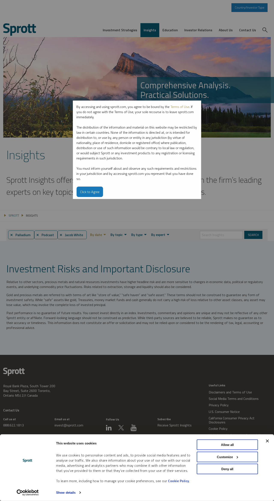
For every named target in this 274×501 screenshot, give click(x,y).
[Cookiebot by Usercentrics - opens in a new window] (27, 492)
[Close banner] (267, 441)
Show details (66, 492)
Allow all (227, 445)
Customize (225, 457)
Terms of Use (179, 106)
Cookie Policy (178, 480)
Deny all (227, 469)
